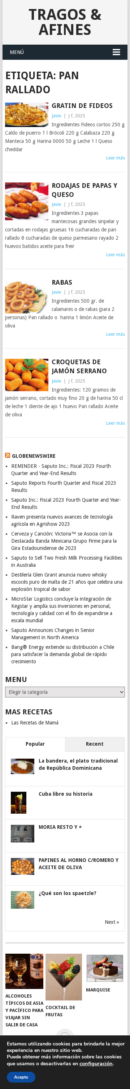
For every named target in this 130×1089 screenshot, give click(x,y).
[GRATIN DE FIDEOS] (26, 115)
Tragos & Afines (65, 22)
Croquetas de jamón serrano (79, 366)
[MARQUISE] (105, 968)
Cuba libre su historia (65, 794)
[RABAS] (26, 296)
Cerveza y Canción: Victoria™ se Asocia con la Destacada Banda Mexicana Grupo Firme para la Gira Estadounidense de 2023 (64, 541)
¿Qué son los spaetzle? (67, 893)
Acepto (21, 1077)
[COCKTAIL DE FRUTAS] (64, 977)
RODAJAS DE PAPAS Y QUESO (84, 190)
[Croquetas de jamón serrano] (26, 375)
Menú (17, 52)
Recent (95, 744)
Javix (56, 115)
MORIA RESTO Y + (60, 827)
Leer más (115, 158)
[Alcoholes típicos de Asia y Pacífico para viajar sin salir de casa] (24, 971)
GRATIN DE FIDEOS (82, 105)
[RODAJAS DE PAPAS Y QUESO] (26, 201)
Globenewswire (34, 456)
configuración (96, 1063)
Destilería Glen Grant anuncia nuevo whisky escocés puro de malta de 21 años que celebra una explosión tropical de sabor (66, 582)
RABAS (62, 282)
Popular (35, 744)
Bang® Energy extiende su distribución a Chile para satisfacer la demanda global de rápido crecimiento (62, 654)
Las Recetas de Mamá (34, 723)
